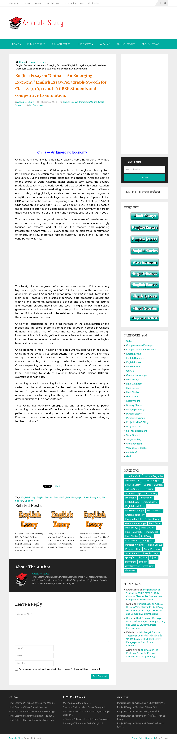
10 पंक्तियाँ (149, 489)
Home (15, 44)
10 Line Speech (133, 489)
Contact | (150, 738)
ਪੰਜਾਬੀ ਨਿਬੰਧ (148, 566)
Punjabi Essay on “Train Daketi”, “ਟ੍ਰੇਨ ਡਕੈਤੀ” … (139, 711)
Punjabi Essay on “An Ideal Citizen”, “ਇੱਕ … (138, 707)
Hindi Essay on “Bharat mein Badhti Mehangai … (33, 711)
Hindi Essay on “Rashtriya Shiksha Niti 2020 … (31, 716)
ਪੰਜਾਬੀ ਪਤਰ (130, 570)
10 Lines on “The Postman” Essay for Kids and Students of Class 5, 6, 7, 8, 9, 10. (142, 653)
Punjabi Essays (36, 44)
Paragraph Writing (88, 102)
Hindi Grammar (134, 383)
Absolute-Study (25, 102)
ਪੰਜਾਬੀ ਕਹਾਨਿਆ (132, 566)
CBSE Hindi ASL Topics (74, 3)
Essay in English (62, 497)
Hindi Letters (133, 388)
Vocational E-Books (136, 448)
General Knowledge (136, 375)
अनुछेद (156, 553)
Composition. (146, 497)
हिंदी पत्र (153, 557)
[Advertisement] (62, 129)
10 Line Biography (153, 476)
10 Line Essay (132, 480)
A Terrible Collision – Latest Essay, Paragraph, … (87, 719)
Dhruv (129, 618)
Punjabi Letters (61, 44)
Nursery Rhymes (134, 405)
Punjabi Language (135, 418)
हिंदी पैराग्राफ (130, 562)
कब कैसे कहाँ (105, 44)
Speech (29, 500)
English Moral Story (135, 506)
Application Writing (147, 493)
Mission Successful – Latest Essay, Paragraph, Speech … (86, 713)
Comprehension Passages (139, 345)
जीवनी (128, 456)
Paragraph (76, 497)
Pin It (57, 486)
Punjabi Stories (126, 44)
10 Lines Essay (132, 485)
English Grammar (135, 358)
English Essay (28, 497)
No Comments (37, 105)
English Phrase (133, 362)
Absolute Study (16, 738)
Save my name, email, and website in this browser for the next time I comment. (59, 669)
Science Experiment (136, 431)
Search (145, 177)
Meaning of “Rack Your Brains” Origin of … (84, 723)
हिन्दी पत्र (143, 562)
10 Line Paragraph (152, 480)
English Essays (150, 44)
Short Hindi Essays (52, 3)
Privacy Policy (15, 3)
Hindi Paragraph (133, 532)
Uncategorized (134, 443)
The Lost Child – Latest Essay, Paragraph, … (85, 707)
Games (130, 371)
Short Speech (133, 435)
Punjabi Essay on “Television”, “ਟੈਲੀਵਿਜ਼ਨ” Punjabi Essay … (141, 717)
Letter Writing (133, 401)
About (27, 3)
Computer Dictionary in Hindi (141, 349)
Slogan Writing (133, 439)
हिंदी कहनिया (130, 557)
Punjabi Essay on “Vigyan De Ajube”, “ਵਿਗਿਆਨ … (141, 703)
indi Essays (147, 536)
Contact (37, 3)
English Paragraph (134, 510)
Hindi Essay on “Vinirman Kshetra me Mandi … (32, 703)
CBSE (129, 341)
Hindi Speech (151, 532)
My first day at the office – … (77, 703)
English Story (133, 366)
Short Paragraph (92, 497)
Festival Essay (152, 519)
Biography (130, 497)
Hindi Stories (93, 3)
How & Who (132, 396)
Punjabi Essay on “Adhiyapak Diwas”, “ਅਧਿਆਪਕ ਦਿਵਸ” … (141, 725)
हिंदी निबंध (143, 557)
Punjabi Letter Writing (137, 422)
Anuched (130, 493)
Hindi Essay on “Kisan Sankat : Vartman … (29, 707)
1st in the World (133, 476)
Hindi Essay (155, 523)
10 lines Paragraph (153, 485)
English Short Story (135, 515)
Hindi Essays (84, 44)
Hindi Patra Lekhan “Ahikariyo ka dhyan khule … (32, 720)
